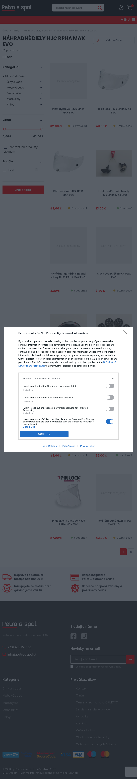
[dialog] (68, 389)
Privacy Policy (87, 446)
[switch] (110, 386)
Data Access (68, 446)
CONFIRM (44, 434)
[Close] (126, 333)
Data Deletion (49, 446)
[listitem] (68, 378)
